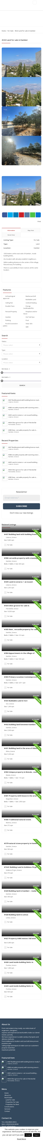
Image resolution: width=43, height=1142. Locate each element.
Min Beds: (5, 369)
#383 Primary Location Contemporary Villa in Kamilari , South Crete (20, 678)
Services (7, 1109)
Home (4, 31)
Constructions (9, 1107)
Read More (21, 1139)
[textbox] (21, 345)
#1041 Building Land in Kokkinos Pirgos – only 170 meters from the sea (21, 868)
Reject (36, 1135)
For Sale (10, 31)
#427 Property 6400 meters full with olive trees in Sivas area (20, 939)
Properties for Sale (12, 1102)
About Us (7, 1095)
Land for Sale (10, 1100)
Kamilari (36, 248)
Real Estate (8, 1098)
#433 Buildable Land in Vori (15, 701)
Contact (7, 1111)
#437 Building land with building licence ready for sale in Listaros (21, 535)
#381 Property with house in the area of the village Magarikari (20, 797)
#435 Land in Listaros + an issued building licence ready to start (18, 583)
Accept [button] (28, 1135)
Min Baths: (5, 377)
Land (37, 244)
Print (39, 221)
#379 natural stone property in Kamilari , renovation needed (21, 844)
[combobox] (21, 345)
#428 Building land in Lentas (16, 914)
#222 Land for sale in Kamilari (25, 31)
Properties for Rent (12, 1104)
